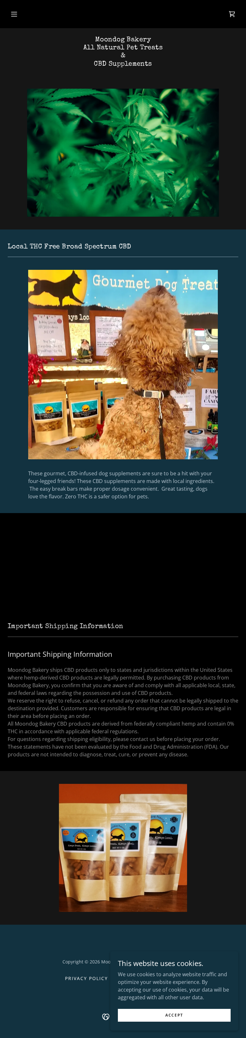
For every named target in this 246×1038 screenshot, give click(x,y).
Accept (174, 1015)
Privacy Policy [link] (86, 978)
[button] (14, 14)
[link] (232, 14)
